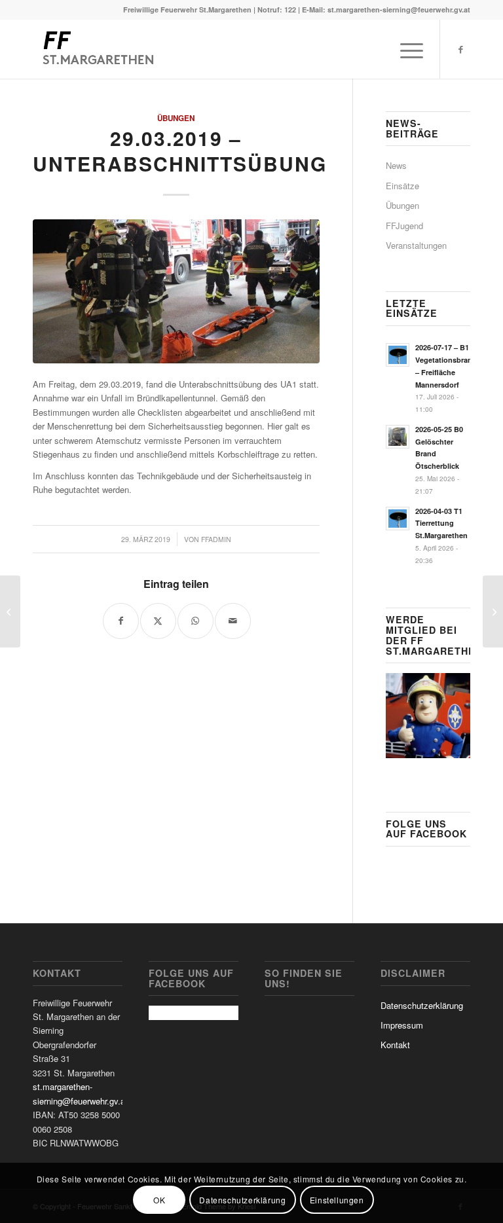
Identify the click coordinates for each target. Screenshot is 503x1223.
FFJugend (404, 225)
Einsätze (402, 185)
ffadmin (216, 539)
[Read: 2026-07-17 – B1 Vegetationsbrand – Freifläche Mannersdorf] (397, 355)
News (396, 165)
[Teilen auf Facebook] (121, 621)
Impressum (402, 1025)
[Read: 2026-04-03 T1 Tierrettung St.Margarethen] (397, 518)
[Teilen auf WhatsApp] (195, 621)
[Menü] (405, 49)
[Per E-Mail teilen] (233, 621)
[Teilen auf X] (158, 621)
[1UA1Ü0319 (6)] (176, 291)
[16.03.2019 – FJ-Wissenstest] (10, 611)
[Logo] (97, 49)
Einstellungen (337, 1199)
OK (159, 1199)
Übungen (176, 118)
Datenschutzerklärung (422, 1005)
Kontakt (395, 1044)
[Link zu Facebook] (460, 49)
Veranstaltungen (416, 245)
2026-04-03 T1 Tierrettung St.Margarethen (441, 523)
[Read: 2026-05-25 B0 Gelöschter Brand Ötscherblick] (397, 436)
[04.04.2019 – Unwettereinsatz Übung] (493, 611)
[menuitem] (405, 49)
